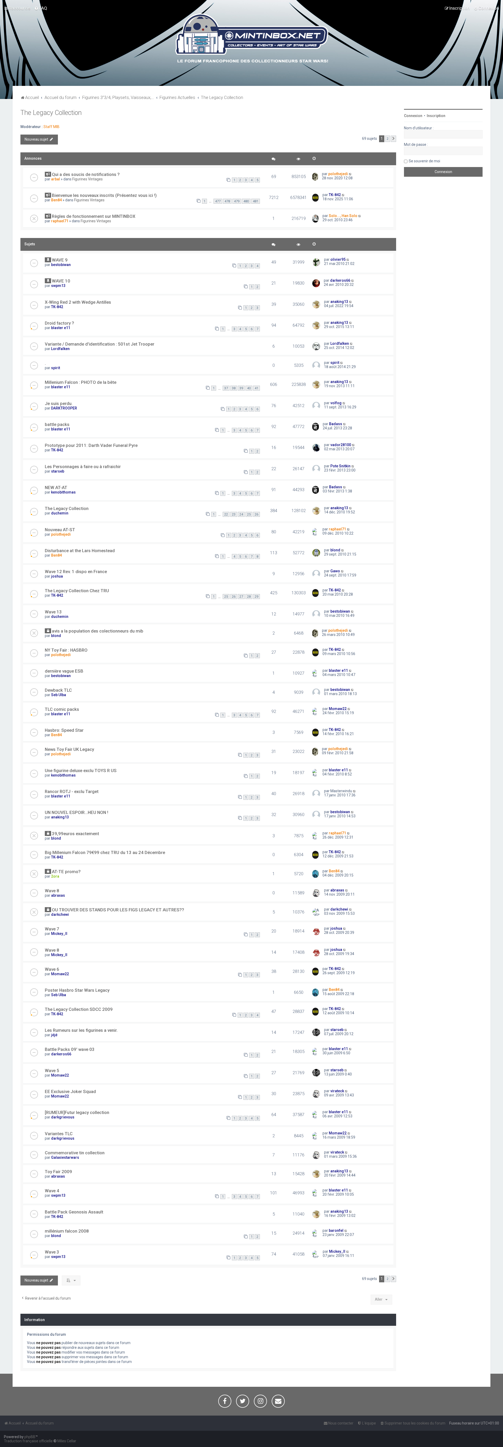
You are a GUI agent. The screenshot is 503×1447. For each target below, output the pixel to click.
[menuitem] (40, 8)
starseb (57, 471)
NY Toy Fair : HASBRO (66, 650)
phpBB (29, 1437)
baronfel (336, 1230)
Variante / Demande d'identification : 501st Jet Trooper (99, 344)
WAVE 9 (60, 260)
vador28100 (340, 445)
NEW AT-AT (56, 487)
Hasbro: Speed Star (64, 730)
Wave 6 (52, 969)
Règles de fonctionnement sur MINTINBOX (93, 216)
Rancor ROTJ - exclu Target (72, 791)
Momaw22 (338, 709)
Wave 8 (52, 890)
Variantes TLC (59, 1133)
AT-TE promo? (66, 871)
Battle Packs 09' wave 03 (70, 1049)
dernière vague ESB (64, 671)
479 (236, 201)
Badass (335, 424)
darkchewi (60, 914)
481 (255, 201)
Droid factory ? (59, 323)
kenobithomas (63, 492)
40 (249, 388)
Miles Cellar (66, 1441)
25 (249, 514)
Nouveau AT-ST (60, 529)
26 (256, 514)
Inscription (436, 116)
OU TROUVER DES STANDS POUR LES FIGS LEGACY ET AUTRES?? (118, 909)
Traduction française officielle (28, 1441)
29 (256, 596)
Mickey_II (59, 934)
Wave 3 (52, 1252)
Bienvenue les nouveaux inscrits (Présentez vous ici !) (104, 195)
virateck (337, 1091)
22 (226, 514)
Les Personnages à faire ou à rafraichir (83, 466)
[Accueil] (252, 39)
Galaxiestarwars (65, 1157)
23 (234, 514)
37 (226, 388)
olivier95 (338, 259)
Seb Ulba (58, 695)
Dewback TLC (58, 690)
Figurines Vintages (87, 179)
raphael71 (59, 221)
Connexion (413, 116)
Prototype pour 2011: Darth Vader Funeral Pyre (91, 445)
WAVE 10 (61, 281)
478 (227, 201)
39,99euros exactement (75, 833)
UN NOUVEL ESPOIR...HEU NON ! (76, 812)
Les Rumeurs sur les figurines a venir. (81, 1030)
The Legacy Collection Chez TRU (77, 590)
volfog (336, 403)
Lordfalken (60, 349)
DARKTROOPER (64, 408)
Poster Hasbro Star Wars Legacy (77, 990)
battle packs (57, 424)
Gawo (335, 571)
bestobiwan (61, 265)
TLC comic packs (62, 709)
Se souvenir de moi (424, 161)
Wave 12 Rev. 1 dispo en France (76, 571)
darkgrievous (62, 1117)
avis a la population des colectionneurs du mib (97, 631)
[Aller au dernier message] (350, 174)
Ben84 (56, 200)
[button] (393, 139)
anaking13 (339, 302)
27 (241, 596)
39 (241, 388)
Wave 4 (52, 1190)
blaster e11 (60, 328)
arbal (55, 179)
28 (249, 596)
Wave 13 (53, 611)
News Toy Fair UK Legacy (69, 749)
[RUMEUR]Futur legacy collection (77, 1112)
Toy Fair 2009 (58, 1171)
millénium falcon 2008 (67, 1231)
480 (246, 201)
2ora (55, 876)
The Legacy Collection (51, 113)
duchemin (59, 513)
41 (256, 388)
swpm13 (58, 286)
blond (335, 550)
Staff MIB (51, 127)
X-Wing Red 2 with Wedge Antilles (78, 302)
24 (241, 514)
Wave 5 (52, 1070)
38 (234, 388)
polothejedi (338, 174)
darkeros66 (340, 280)
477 (218, 201)
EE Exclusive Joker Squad (70, 1091)
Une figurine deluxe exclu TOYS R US (81, 770)
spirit (55, 368)
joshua (57, 576)
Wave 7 (52, 929)
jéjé (54, 1035)
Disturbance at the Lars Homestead (80, 550)
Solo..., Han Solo (343, 216)
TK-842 (335, 195)
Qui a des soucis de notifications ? (86, 174)
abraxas (58, 895)
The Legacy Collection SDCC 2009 (79, 1009)
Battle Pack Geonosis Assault (74, 1212)
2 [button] (388, 139)
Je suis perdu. (59, 403)
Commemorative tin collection (75, 1152)
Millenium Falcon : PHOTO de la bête (80, 382)
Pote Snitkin (340, 466)
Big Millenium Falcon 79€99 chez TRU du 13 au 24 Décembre (105, 852)
